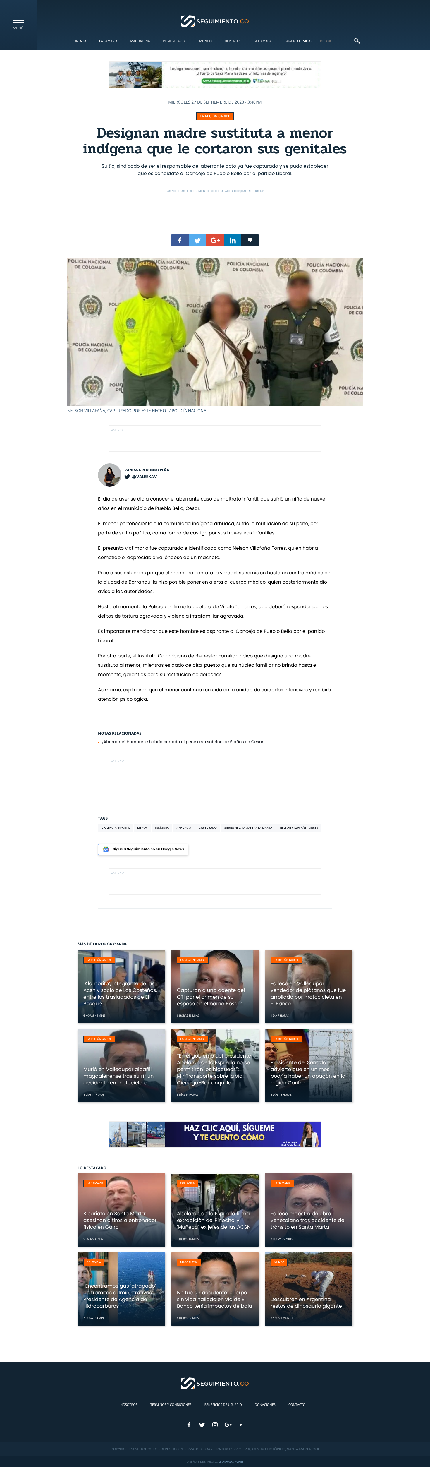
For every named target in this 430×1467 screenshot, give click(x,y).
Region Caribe (175, 41)
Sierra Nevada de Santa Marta (248, 827)
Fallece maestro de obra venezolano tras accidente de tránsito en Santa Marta (307, 1220)
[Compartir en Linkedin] (232, 240)
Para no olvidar (298, 41)
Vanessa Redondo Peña (146, 470)
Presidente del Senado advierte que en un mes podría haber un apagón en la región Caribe (308, 1072)
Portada (79, 41)
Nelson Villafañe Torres (299, 827)
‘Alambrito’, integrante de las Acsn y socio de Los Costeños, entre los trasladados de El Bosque (120, 993)
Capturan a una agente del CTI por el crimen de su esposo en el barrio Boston (211, 997)
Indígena (162, 827)
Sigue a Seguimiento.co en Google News (148, 849)
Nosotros (128, 1405)
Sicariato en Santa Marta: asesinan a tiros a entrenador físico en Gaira (119, 1220)
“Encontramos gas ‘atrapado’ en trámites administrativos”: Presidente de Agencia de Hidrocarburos (119, 1296)
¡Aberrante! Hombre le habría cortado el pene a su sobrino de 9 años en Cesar (182, 742)
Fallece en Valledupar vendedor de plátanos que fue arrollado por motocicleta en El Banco (308, 993)
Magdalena (140, 41)
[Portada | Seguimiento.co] (215, 21)
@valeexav (144, 476)
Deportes (232, 41)
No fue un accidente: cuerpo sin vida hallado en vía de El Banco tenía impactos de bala (214, 1299)
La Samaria (108, 41)
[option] (215, 336)
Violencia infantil (116, 827)
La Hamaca (262, 41)
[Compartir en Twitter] (197, 240)
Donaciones (265, 1405)
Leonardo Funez (231, 1461)
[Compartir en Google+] (215, 240)
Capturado (207, 827)
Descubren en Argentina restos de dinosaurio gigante (306, 1303)
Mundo (205, 41)
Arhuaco (183, 827)
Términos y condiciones (170, 1405)
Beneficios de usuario (223, 1405)
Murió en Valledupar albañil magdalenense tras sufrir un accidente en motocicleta (118, 1076)
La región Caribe (215, 116)
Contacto (296, 1405)
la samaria (95, 1183)
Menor (142, 827)
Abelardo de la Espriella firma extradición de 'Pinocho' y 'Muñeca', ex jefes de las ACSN (214, 1220)
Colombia (187, 1183)
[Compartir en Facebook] (180, 240)
